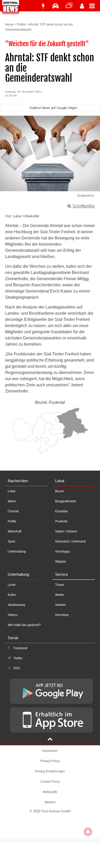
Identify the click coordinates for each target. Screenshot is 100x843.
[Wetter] (69, 6)
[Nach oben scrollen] (50, 739)
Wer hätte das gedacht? (24, 625)
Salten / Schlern (66, 531)
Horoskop (62, 615)
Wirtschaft (14, 531)
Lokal (11, 491)
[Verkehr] (55, 6)
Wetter (59, 595)
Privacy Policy (50, 760)
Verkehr (60, 605)
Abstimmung (16, 605)
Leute (12, 585)
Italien (12, 501)
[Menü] (94, 5)
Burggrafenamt (65, 501)
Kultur (12, 595)
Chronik (13, 511)
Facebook (20, 648)
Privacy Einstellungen (50, 771)
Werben (50, 802)
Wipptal (60, 561)
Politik (21, 24)
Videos (12, 615)
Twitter (18, 658)
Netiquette (50, 791)
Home (9, 24)
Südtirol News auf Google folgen (53, 108)
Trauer (59, 585)
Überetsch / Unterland (70, 541)
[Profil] (82, 6)
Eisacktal (61, 511)
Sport (11, 541)
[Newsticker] (43, 6)
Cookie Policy (50, 781)
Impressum (50, 750)
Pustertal (61, 521)
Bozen (59, 491)
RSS (17, 668)
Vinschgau (62, 551)
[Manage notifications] (88, 832)
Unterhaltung (17, 551)
